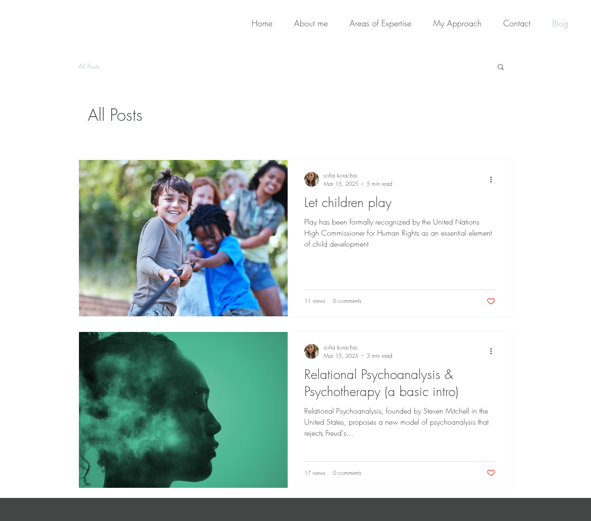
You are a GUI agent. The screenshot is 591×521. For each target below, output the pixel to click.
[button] (500, 67)
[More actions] (494, 179)
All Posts (89, 66)
